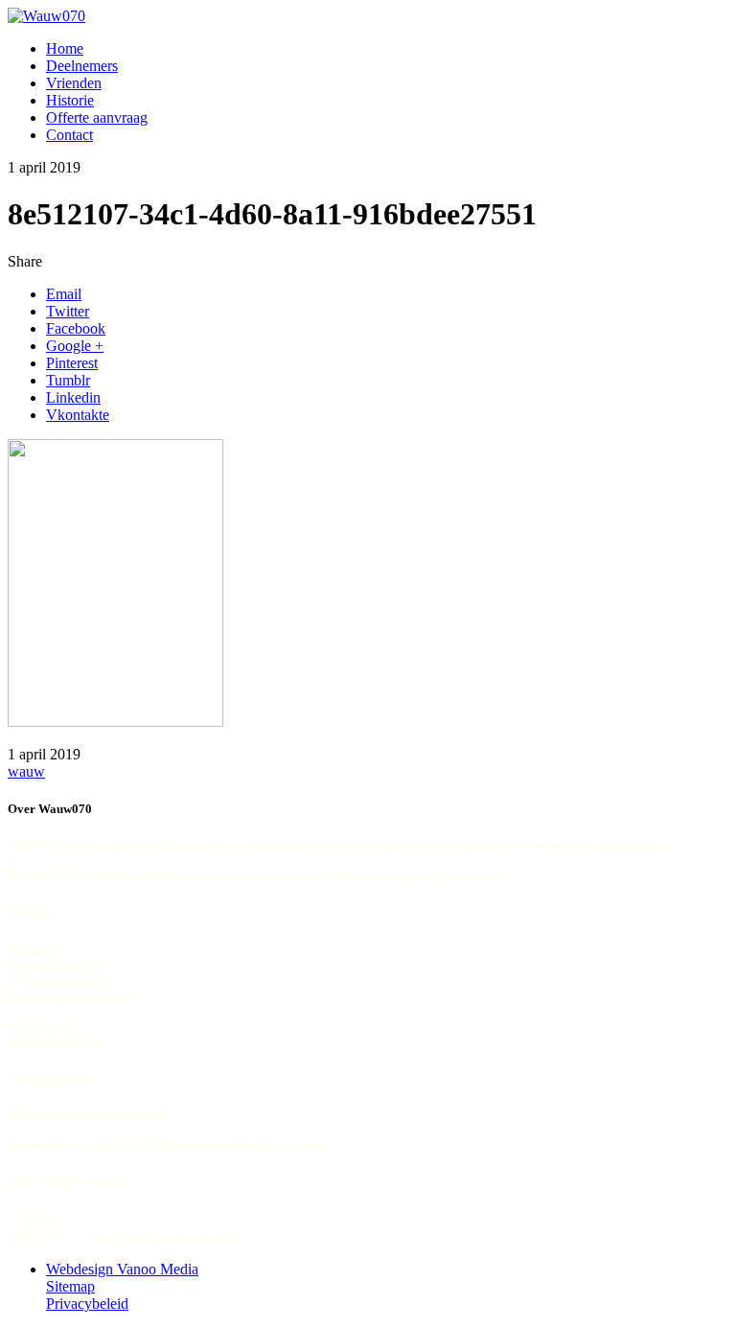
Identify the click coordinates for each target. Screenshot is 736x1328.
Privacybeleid (87, 1303)
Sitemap (70, 1286)
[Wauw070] (46, 16)
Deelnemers (82, 66)
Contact (69, 135)
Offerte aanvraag (97, 117)
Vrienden (74, 83)
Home (64, 48)
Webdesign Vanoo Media (122, 1269)
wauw (26, 771)
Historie (70, 100)
